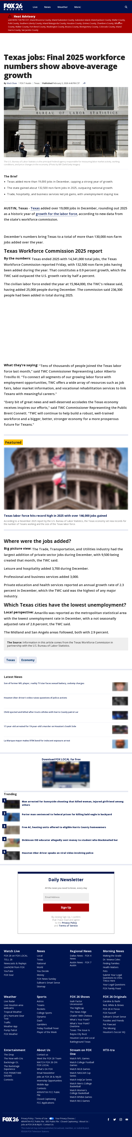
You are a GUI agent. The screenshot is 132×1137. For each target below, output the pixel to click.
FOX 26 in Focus (111, 1008)
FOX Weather (11, 1034)
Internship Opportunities (49, 1080)
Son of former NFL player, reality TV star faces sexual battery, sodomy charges (44, 683)
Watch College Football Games (82, 1064)
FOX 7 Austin (25, 83)
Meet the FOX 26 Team (49, 1058)
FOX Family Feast (112, 988)
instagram (120, 1119)
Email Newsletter (46, 1072)
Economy (27, 660)
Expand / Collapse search (126, 7)
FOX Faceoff (109, 1012)
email (126, 1119)
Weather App (10, 1026)
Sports (41, 997)
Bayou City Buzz (78, 1034)
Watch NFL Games (80, 1058)
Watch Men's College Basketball (81, 1085)
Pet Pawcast (109, 1024)
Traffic (7, 1022)
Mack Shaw (12, 83)
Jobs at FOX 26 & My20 (49, 1076)
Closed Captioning (46, 1098)
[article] (66, 478)
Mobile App (43, 1084)
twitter (114, 1119)
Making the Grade (112, 955)
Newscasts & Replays (15, 963)
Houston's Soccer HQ (114, 1032)
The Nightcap (77, 1008)
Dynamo (41, 1016)
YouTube (8, 971)
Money (40, 974)
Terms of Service (68, 925)
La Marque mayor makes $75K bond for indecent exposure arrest (37, 740)
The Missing (109, 1028)
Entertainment (14, 1050)
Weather (10, 997)
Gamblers (42, 1024)
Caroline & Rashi (111, 1001)
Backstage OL (11, 1062)
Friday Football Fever (48, 1028)
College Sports (44, 1012)
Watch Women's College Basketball (79, 1092)
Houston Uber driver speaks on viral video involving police (57, 852)
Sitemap (41, 986)
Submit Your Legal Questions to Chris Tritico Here (112, 977)
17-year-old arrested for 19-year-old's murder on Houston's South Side (40, 726)
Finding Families (111, 963)
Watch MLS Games (80, 1100)
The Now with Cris (13, 1058)
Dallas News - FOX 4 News (80, 957)
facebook (108, 1119)
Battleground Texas (80, 1041)
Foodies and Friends (113, 1020)
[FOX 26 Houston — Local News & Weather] (14, 7)
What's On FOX (45, 1069)
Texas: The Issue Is (80, 1030)
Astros (40, 1001)
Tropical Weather (13, 1011)
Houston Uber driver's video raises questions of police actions (35, 697)
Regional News (80, 951)
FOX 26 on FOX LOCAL (16, 955)
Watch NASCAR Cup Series (80, 1074)
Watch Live (12, 951)
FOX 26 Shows (80, 997)
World (40, 967)
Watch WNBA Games (81, 1096)
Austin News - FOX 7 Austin (80, 964)
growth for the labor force (56, 214)
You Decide (43, 971)
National (41, 963)
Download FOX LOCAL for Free (61, 759)
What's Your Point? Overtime (80, 1025)
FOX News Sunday (46, 978)
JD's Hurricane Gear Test (14, 1017)
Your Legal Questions (114, 984)
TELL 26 (8, 959)
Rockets (41, 1008)
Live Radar (9, 1001)
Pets (105, 971)
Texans (40, 1005)
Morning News (113, 951)
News (41, 951)
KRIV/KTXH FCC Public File (48, 1094)
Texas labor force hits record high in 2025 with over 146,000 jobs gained (55, 516)
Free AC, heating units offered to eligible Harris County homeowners (64, 827)
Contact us (42, 1054)
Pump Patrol (10, 1030)
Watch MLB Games (80, 1069)
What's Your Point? (80, 1019)
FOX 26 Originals (114, 997)
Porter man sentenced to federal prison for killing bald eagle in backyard (67, 814)
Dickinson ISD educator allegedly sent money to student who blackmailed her (70, 840)
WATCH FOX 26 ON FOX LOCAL (47, 1064)
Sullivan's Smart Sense (48, 982)
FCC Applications (45, 1102)
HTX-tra (109, 1050)
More (77, 7)
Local (39, 955)
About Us (43, 1050)
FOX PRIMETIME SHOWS (12, 1074)
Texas (36, 83)
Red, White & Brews (113, 1005)
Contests (8, 1079)
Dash (39, 1020)
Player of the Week (47, 1032)
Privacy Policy (69, 922)
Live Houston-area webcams (13, 1007)
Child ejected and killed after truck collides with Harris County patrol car (41, 712)
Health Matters (110, 967)
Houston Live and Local (82, 1037)
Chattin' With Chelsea (81, 1015)
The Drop (9, 1054)
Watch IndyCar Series (81, 1079)
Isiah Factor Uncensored (76, 1003)
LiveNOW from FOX (14, 967)
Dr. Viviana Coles (111, 959)
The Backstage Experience (11, 1068)
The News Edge (78, 1011)
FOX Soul (8, 974)
